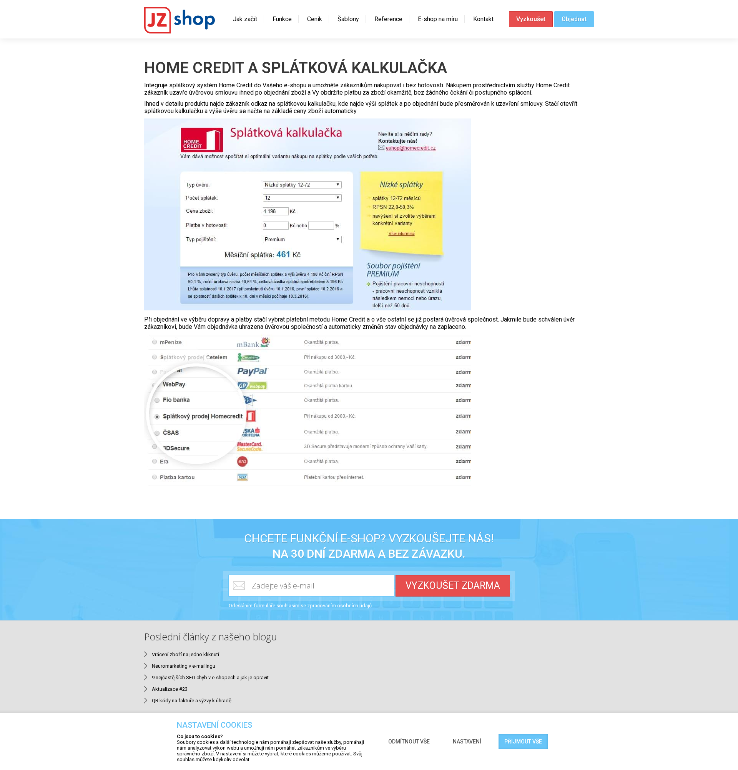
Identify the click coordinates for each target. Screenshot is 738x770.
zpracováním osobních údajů (339, 605)
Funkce (282, 19)
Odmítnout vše (409, 741)
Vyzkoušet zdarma (453, 585)
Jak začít (245, 19)
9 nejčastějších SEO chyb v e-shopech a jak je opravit (210, 677)
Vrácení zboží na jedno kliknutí (185, 654)
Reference (388, 19)
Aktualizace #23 (170, 689)
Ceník (314, 19)
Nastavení (467, 741)
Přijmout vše (523, 741)
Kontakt (483, 19)
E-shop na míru (438, 19)
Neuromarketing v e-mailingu (183, 666)
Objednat (574, 19)
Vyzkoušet (530, 19)
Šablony (348, 19)
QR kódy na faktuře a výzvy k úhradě (191, 700)
